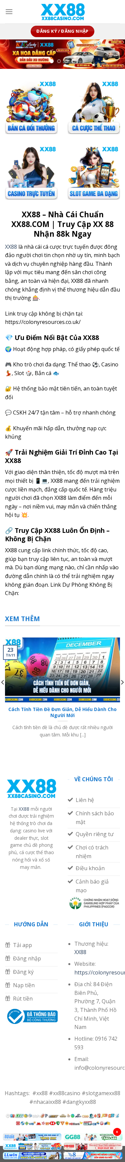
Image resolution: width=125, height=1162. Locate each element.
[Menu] (9, 11)
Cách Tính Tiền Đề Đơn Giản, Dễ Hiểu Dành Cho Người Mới (62, 712)
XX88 (11, 246)
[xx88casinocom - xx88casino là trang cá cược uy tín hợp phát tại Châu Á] (62, 11)
